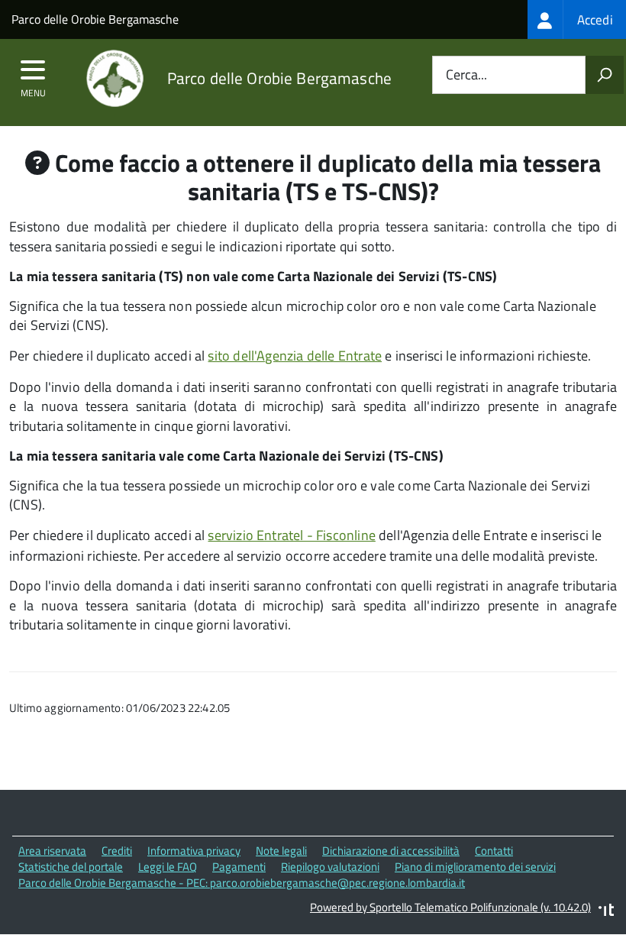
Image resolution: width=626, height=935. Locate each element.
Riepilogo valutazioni (330, 866)
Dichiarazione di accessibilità (391, 850)
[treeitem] (577, 19)
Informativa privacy (193, 850)
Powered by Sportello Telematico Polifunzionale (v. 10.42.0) (450, 907)
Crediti (117, 850)
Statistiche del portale (70, 866)
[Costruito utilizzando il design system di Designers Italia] (606, 912)
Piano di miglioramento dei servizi (475, 866)
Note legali (281, 850)
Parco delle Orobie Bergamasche (95, 19)
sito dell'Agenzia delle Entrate (295, 355)
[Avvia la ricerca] (605, 75)
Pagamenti (239, 866)
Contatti (494, 850)
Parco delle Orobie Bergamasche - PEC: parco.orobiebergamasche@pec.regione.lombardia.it (241, 882)
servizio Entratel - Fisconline (291, 535)
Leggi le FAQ (167, 866)
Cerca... (466, 75)
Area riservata (52, 850)
